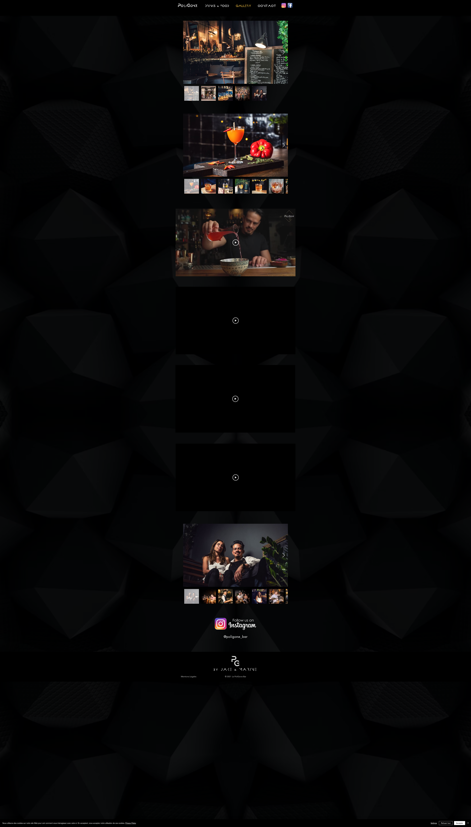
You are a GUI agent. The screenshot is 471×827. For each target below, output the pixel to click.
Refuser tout (446, 823)
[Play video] (236, 242)
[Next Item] (283, 52)
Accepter (459, 823)
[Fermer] (468, 823)
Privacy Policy (130, 823)
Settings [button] (434, 823)
